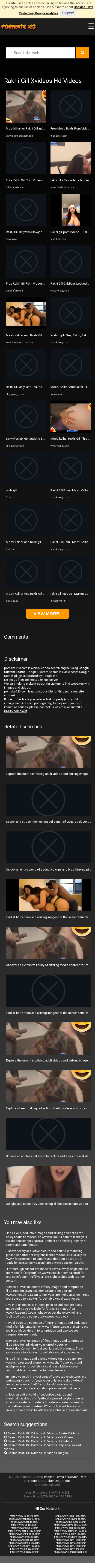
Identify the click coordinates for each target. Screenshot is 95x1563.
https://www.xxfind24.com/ (24, 1548)
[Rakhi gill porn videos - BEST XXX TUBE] (70, 225)
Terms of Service (66, 1477)
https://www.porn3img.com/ (71, 1545)
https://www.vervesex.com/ (24, 1536)
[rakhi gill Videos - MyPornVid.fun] (70, 587)
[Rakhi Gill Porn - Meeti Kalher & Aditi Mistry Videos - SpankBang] (70, 483)
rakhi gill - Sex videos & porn (69, 180)
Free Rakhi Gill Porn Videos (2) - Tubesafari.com (38, 180)
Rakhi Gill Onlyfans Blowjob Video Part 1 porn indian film (43, 232)
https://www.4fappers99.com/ (24, 1518)
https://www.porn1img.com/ (71, 1539)
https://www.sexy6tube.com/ (70, 1518)
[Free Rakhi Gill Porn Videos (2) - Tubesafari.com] (26, 173)
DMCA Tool (63, 1481)
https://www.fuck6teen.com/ (71, 1521)
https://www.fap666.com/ (24, 1527)
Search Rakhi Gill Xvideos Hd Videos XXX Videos (40, 1437)
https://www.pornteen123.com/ (70, 1530)
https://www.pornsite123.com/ (24, 1530)
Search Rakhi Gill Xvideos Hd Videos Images (37, 1453)
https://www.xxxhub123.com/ (24, 1542)
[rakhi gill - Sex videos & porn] (70, 173)
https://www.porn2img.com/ (71, 1542)
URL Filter (47, 1481)
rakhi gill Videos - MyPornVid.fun (72, 594)
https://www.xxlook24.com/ (24, 1551)
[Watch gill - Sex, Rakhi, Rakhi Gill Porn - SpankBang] (70, 328)
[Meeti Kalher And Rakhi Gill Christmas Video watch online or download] (26, 587)
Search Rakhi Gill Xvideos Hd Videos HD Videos (39, 1441)
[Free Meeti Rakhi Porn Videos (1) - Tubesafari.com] (70, 122)
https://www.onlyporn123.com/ (70, 1536)
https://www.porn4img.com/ (71, 1548)
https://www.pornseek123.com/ (71, 1524)
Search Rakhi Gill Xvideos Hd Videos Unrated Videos (43, 1433)
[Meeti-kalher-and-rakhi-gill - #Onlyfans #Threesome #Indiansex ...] (26, 535)
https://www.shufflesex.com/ (24, 1533)
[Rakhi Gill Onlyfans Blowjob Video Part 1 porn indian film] (26, 225)
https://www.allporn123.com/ (70, 1533)
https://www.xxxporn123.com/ (24, 1545)
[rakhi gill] (26, 483)
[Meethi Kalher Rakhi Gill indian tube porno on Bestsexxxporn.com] (26, 122)
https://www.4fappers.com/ (24, 1515)
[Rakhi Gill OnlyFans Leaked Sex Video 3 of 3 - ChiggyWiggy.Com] (26, 380)
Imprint (49, 1477)
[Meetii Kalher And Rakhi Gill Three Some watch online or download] (70, 380)
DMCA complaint (15, 711)
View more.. (47, 613)
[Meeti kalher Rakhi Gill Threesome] (70, 432)
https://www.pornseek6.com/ (70, 1527)
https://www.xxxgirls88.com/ (70, 1515)
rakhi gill (11, 490)
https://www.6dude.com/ (24, 1524)
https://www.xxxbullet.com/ (24, 1539)
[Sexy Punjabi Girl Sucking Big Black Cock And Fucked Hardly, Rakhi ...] (26, 432)
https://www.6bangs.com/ (24, 1521)
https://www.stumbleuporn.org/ (71, 1551)
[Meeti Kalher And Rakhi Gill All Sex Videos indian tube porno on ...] (26, 328)
